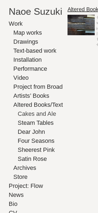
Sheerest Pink (36, 149)
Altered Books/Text (38, 104)
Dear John (31, 131)
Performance (30, 68)
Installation (27, 59)
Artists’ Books (31, 95)
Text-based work (34, 50)
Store (20, 176)
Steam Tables (36, 122)
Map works (27, 32)
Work (16, 23)
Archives (24, 167)
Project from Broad (38, 86)
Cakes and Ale (37, 113)
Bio (13, 203)
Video (21, 77)
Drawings (25, 41)
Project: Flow (26, 185)
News (16, 194)
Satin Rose (32, 158)
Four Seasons (36, 140)
